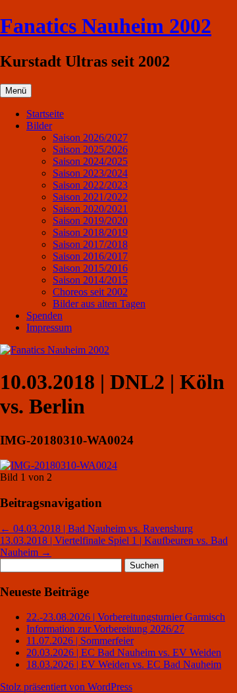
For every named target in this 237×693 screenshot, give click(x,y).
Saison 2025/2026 (90, 149)
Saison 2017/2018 (90, 244)
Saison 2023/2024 (90, 173)
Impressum (49, 327)
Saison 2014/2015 (90, 280)
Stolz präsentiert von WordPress (66, 686)
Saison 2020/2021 (90, 208)
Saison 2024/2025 (90, 161)
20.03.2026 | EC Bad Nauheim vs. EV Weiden (123, 652)
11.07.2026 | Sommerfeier (80, 640)
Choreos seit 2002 (90, 291)
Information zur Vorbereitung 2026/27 (105, 628)
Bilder (39, 125)
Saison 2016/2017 (90, 256)
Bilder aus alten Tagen (99, 303)
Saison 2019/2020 (90, 220)
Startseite (45, 113)
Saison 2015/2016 (90, 268)
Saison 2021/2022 (90, 196)
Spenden (44, 315)
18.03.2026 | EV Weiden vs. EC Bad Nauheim (123, 664)
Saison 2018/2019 (90, 232)
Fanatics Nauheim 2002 (105, 26)
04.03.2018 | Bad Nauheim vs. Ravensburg (96, 528)
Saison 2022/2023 (90, 185)
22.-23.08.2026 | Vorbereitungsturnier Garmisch (125, 616)
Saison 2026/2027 (90, 137)
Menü (15, 91)
